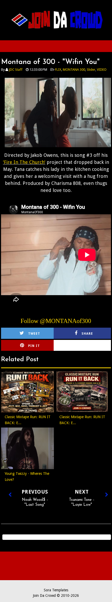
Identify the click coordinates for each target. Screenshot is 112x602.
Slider (91, 70)
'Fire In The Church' (24, 162)
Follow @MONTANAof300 (56, 321)
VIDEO (102, 70)
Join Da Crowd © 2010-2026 (56, 595)
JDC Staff (15, 70)
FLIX (58, 70)
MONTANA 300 (74, 70)
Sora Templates (56, 590)
